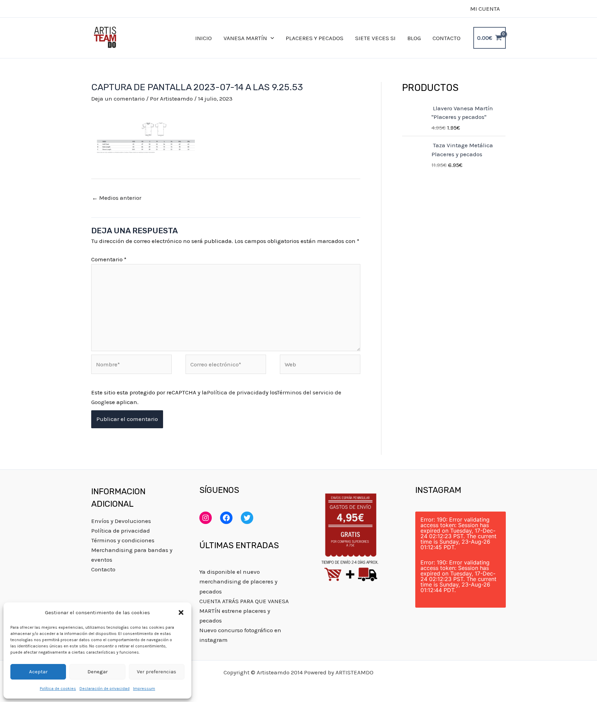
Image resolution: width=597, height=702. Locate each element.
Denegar (97, 671)
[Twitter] (247, 518)
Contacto (103, 569)
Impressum (144, 688)
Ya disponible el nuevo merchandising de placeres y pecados (238, 581)
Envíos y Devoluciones (121, 520)
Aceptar (38, 671)
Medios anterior (116, 197)
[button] (181, 612)
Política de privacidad (236, 392)
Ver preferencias (156, 671)
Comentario (108, 259)
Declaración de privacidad (104, 688)
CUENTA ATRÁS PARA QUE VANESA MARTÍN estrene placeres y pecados (244, 611)
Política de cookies (58, 688)
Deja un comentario (118, 98)
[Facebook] (226, 518)
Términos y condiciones (122, 540)
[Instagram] (205, 518)
